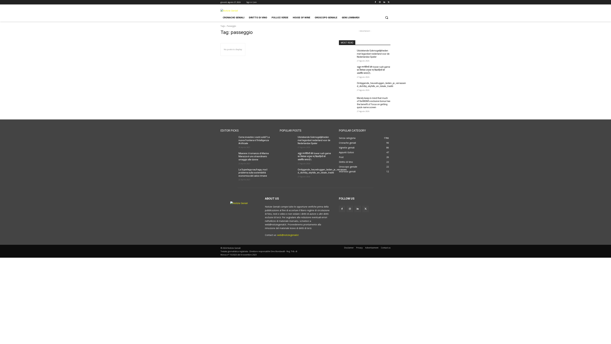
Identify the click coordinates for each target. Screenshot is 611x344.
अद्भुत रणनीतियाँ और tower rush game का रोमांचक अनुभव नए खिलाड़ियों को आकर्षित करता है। (373, 70)
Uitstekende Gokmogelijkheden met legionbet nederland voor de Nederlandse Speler (373, 53)
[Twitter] (388, 2)
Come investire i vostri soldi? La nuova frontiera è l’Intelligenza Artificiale (254, 140)
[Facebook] (375, 2)
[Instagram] (380, 2)
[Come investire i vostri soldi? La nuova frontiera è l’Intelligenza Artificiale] (228, 141)
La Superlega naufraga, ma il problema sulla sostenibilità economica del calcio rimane (253, 172)
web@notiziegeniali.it (288, 234)
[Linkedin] (384, 2)
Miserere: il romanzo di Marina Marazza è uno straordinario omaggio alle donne (254, 156)
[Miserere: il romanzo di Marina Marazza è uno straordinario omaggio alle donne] (228, 157)
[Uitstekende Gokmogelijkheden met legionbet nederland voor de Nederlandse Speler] (346, 54)
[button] (386, 17)
